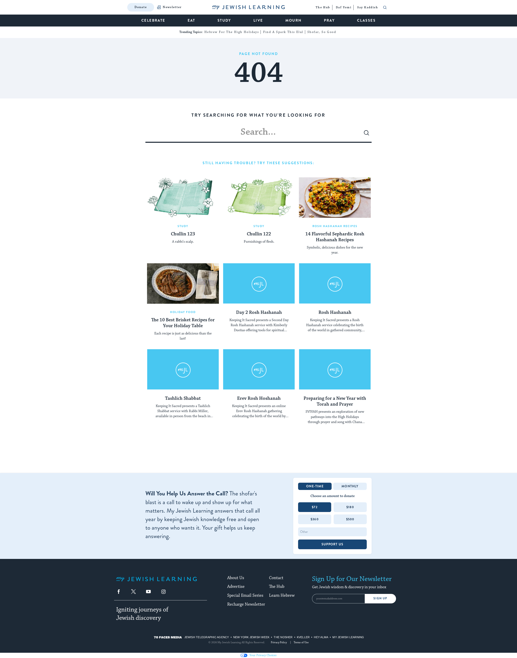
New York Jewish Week (251, 637)
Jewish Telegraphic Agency (206, 637)
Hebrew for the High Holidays (231, 32)
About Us (235, 578)
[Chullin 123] (183, 197)
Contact (276, 578)
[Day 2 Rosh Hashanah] (259, 283)
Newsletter (172, 7)
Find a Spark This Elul (283, 32)
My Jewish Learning (348, 637)
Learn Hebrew (282, 595)
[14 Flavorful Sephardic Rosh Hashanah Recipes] (335, 197)
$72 (314, 507)
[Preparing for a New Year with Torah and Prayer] (335, 369)
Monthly (350, 486)
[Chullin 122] (259, 197)
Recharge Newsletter (246, 604)
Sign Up (380, 598)
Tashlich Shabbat (183, 398)
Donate (141, 7)
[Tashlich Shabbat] (183, 369)
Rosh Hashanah (334, 312)
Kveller (303, 637)
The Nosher (283, 637)
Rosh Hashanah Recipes (334, 226)
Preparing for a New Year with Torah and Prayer (335, 401)
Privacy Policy (279, 642)
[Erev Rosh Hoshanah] (259, 369)
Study (183, 226)
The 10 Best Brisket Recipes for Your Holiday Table (183, 323)
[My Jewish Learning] (156, 582)
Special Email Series (245, 595)
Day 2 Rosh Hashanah (259, 312)
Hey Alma (321, 637)
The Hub (276, 586)
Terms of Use (301, 642)
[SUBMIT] (366, 134)
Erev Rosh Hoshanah (259, 398)
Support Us (332, 544)
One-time (315, 486)
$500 (350, 519)
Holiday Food (183, 312)
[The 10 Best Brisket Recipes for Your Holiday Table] (183, 283)
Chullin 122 (259, 234)
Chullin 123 (183, 234)
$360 (315, 519)
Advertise (236, 586)
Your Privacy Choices (262, 655)
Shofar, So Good (321, 32)
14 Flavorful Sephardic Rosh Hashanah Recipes (334, 237)
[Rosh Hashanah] (335, 283)
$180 (350, 507)
